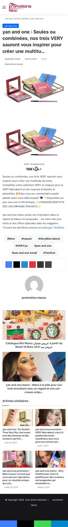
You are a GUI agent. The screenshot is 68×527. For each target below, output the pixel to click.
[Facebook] (8, 264)
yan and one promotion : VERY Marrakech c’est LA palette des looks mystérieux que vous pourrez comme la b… (49, 435)
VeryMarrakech (50, 238)
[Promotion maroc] (20, 7)
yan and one (37, 18)
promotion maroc (12, 59)
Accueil (9, 18)
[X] (16, 264)
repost (27, 238)
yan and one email (25, 252)
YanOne (50, 252)
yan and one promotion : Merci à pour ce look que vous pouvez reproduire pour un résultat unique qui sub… (16, 477)
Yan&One (52, 227)
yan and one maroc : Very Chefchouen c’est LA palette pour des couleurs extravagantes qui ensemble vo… (49, 477)
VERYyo (22, 245)
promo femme (22, 18)
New (12, 238)
